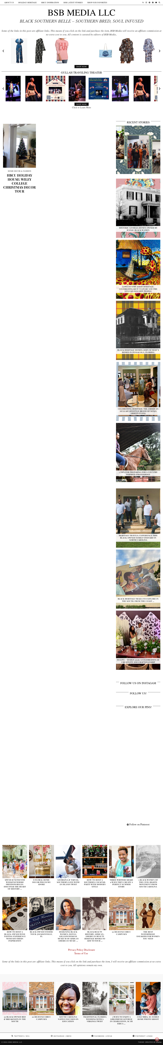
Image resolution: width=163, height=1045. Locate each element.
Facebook (103, 1036)
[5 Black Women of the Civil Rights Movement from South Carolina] (148, 861)
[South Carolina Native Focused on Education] (68, 998)
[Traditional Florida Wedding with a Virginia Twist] (94, 998)
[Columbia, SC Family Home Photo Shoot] (148, 998)
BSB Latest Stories (73, 2)
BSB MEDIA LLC (81, 12)
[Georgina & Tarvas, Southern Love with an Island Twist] (68, 861)
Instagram (62, 1036)
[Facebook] (153, 2)
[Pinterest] (149, 2)
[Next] (159, 51)
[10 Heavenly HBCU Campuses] (121, 913)
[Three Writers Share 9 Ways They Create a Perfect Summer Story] (121, 861)
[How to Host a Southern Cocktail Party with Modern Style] (94, 861)
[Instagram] (146, 2)
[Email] (156, 2)
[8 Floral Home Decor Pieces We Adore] (41, 861)
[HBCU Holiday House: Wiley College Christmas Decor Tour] (19, 146)
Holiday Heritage (27, 2)
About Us (9, 2)
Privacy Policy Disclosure (81, 949)
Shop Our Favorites (97, 2)
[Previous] (4, 51)
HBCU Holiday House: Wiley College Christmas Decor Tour (19, 183)
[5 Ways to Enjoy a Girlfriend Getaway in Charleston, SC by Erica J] (121, 998)
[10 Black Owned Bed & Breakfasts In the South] (14, 998)
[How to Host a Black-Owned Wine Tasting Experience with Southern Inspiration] (14, 913)
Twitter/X (21, 1036)
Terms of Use (81, 953)
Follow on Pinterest (139, 824)
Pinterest (144, 1036)
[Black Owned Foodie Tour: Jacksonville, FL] (41, 913)
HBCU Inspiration (50, 2)
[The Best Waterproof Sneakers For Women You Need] (148, 913)
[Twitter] (143, 2)
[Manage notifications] (157, 1039)
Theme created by (149, 1042)
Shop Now (81, 67)
